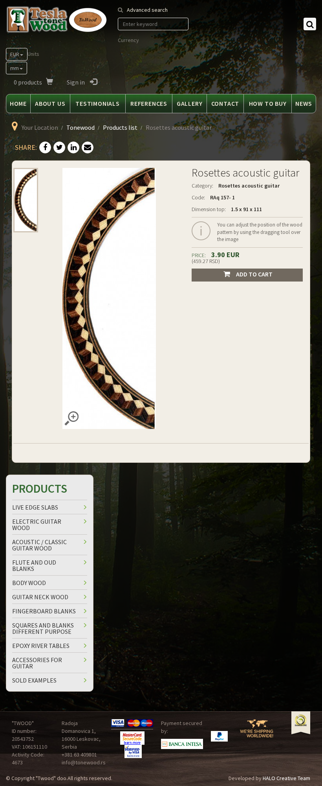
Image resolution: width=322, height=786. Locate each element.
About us (50, 103)
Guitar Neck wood (40, 597)
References (148, 103)
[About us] (257, 732)
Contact (225, 103)
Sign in (76, 82)
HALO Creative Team (286, 778)
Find (310, 24)
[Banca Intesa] (182, 744)
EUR (14, 54)
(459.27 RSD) (206, 261)
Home (18, 103)
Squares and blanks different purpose (43, 628)
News (303, 103)
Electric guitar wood (36, 524)
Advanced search (147, 9)
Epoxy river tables (41, 646)
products (28, 82)
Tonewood (80, 127)
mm (14, 68)
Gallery (190, 103)
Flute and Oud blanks (34, 565)
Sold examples (34, 680)
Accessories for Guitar (37, 663)
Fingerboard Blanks (44, 611)
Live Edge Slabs (35, 507)
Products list (120, 127)
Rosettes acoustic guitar (249, 185)
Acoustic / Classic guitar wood (39, 545)
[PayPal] (219, 736)
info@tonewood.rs (84, 762)
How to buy (268, 103)
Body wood (29, 583)
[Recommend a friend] (87, 147)
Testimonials (97, 103)
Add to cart (254, 274)
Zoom (71, 418)
